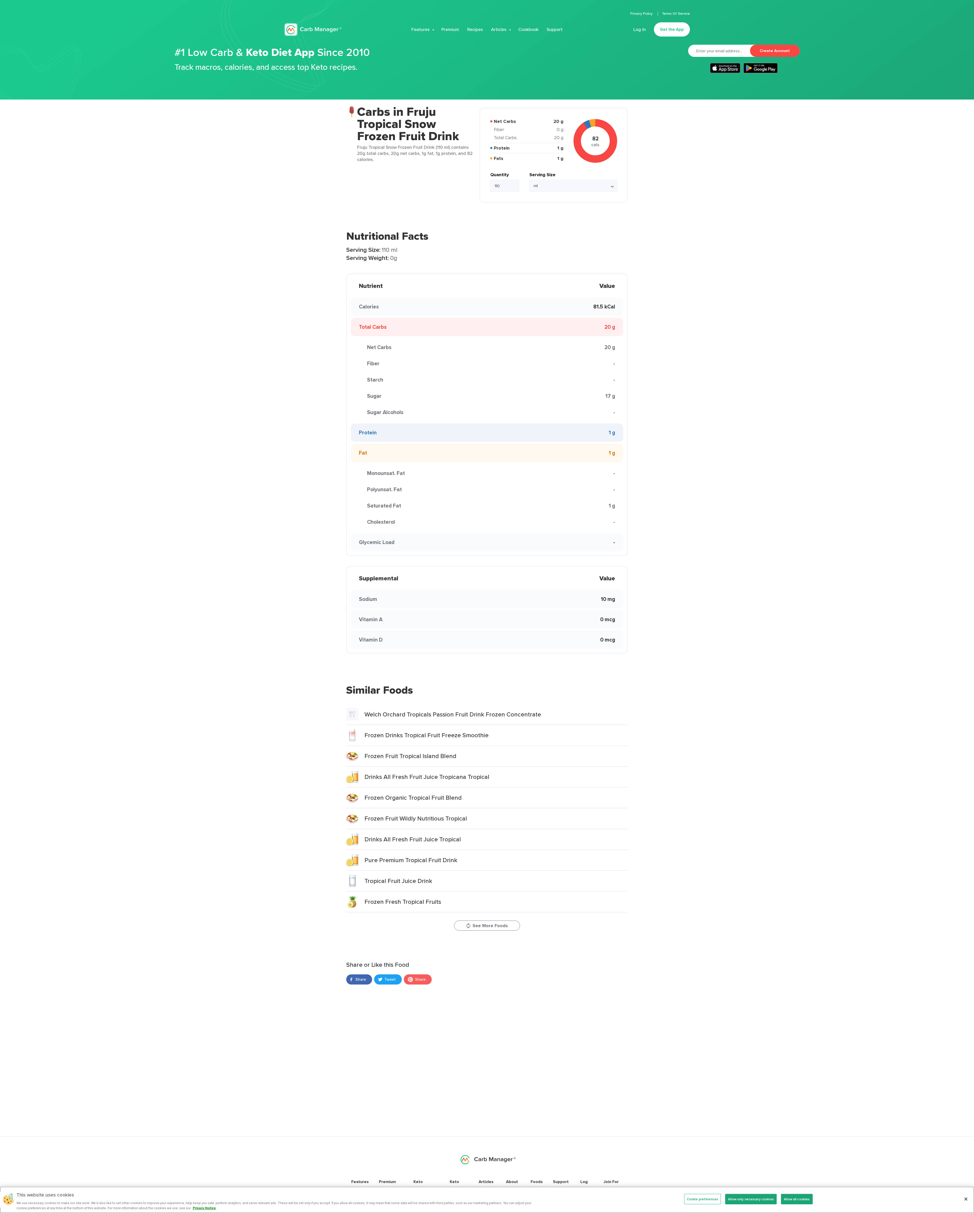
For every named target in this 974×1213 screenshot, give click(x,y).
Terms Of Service (676, 13)
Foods (537, 1182)
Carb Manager (312, 29)
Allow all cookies (797, 1199)
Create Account (775, 51)
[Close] (965, 1199)
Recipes (475, 29)
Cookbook (528, 29)
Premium (450, 29)
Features (420, 29)
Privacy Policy (642, 13)
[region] (487, 1200)
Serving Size (542, 175)
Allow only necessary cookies (751, 1199)
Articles (499, 29)
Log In (639, 29)
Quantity (499, 175)
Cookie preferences (702, 1199)
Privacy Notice (204, 1207)
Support (555, 29)
